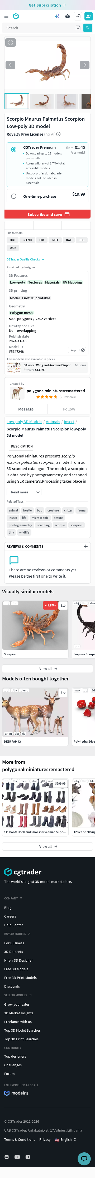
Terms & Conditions (19, 1139)
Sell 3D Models (15, 995)
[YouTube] (18, 1157)
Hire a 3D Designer (18, 960)
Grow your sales (17, 1004)
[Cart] (67, 16)
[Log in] (78, 16)
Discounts (12, 986)
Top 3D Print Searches (21, 1039)
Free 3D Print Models (20, 977)
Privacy (45, 1139)
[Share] (76, 225)
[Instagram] (28, 1157)
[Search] (87, 28)
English (63, 1139)
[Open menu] (6, 16)
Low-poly (17, 282)
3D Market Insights (18, 1013)
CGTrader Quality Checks (23, 259)
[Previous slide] (10, 65)
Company (11, 898)
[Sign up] (88, 16)
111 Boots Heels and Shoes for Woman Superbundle (39, 832)
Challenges (13, 1065)
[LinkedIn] (7, 1157)
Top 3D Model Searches (22, 1030)
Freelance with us (18, 1021)
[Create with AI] (57, 16)
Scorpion (10, 654)
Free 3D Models (16, 969)
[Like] (18, 225)
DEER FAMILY (12, 741)
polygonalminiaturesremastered (56, 390)
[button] (78, 28)
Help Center (13, 925)
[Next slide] (84, 65)
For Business (14, 943)
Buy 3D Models (15, 934)
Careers (10, 916)
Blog (7, 907)
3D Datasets (13, 951)
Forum (9, 1073)
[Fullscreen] (10, 42)
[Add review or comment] (86, 546)
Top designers (15, 1056)
